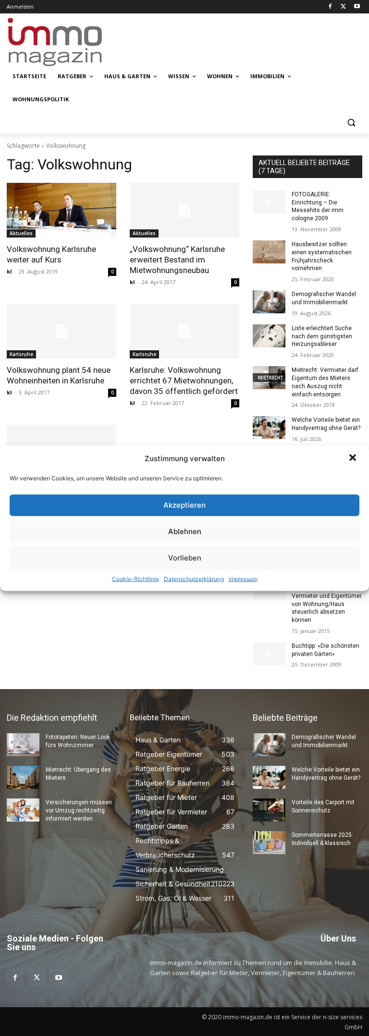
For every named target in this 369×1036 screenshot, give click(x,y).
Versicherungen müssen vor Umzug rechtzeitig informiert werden (79, 810)
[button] (353, 458)
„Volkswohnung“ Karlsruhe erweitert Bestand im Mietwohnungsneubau (177, 259)
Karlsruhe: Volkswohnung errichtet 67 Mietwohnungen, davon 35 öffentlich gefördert (184, 380)
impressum (243, 578)
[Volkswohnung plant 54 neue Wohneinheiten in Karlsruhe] (61, 331)
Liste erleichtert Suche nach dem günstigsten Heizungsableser (322, 336)
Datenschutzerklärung (194, 578)
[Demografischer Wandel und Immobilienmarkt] (269, 301)
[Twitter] (343, 6)
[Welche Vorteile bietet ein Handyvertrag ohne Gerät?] (269, 427)
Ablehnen (184, 531)
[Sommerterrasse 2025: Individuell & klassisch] (269, 842)
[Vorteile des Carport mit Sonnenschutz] (269, 810)
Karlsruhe (21, 354)
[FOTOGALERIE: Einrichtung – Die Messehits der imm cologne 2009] (269, 202)
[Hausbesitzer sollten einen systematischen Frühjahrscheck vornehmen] (269, 251)
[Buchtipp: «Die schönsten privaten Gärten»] (269, 653)
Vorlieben (184, 557)
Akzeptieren (184, 505)
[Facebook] (330, 6)
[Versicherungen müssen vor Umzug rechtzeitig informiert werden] (23, 810)
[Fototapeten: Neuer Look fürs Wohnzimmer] (23, 744)
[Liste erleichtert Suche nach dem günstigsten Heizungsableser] (269, 335)
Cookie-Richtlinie (135, 578)
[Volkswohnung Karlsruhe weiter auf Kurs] (61, 210)
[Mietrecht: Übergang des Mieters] (23, 777)
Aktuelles (21, 233)
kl (9, 271)
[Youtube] (356, 6)
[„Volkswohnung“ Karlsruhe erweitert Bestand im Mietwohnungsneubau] (184, 210)
